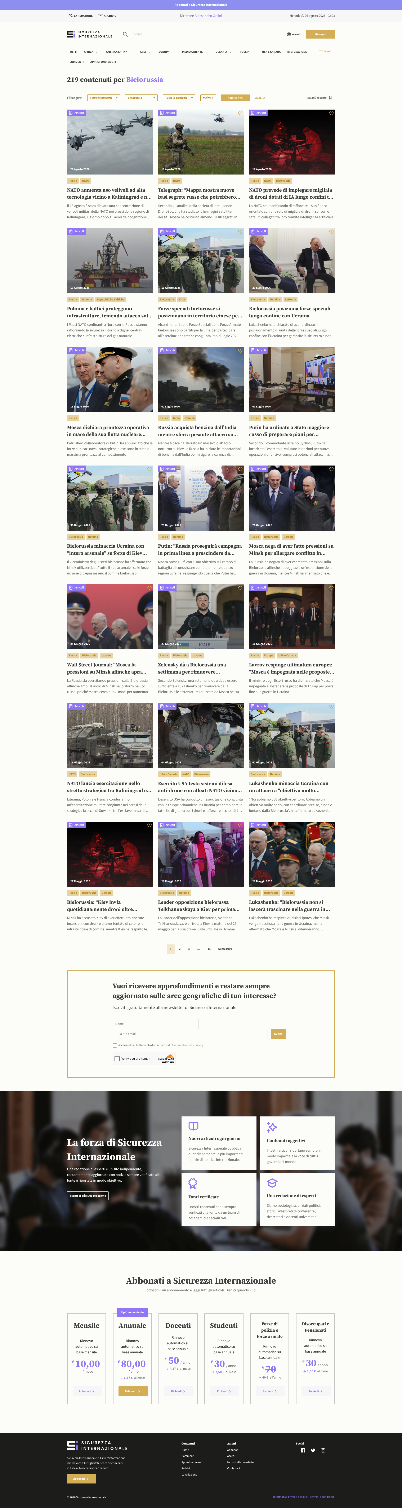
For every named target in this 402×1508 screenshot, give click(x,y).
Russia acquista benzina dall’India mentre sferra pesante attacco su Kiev (197, 431)
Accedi (296, 34)
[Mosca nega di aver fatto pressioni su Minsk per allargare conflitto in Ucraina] (292, 497)
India (176, 418)
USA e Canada (271, 52)
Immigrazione (297, 52)
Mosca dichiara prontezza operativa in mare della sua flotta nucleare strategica (108, 431)
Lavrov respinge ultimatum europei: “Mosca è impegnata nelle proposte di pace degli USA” (290, 669)
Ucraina (275, 299)
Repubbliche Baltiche (110, 299)
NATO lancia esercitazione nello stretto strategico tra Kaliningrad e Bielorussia (107, 787)
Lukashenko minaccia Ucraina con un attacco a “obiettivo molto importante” (288, 787)
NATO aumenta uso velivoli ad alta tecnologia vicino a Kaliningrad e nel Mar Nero (109, 194)
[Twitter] (316, 1450)
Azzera (260, 98)
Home (185, 1450)
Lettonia (290, 299)
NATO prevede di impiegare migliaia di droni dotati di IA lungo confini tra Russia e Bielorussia (291, 194)
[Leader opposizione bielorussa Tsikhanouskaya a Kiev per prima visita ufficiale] (201, 853)
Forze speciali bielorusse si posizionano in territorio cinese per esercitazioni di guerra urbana (199, 313)
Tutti (73, 52)
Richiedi (176, 1391)
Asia (143, 52)
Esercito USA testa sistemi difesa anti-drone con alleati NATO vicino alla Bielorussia (197, 788)
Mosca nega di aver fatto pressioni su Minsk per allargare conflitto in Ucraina (291, 550)
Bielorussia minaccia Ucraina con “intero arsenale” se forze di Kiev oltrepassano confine (105, 550)
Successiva (225, 949)
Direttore (201, 15)
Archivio (110, 16)
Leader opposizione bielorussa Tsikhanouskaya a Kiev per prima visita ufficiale (196, 906)
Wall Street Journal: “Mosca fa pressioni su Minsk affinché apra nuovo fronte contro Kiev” (104, 669)
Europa (164, 52)
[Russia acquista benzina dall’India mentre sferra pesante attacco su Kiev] (201, 378)
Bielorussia (283, 180)
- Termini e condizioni (321, 1497)
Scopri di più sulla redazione (88, 1196)
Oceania (221, 52)
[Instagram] (326, 1450)
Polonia (87, 299)
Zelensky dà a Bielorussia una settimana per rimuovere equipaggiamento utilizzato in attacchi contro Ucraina (192, 669)
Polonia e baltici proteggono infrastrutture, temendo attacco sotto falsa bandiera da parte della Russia (110, 313)
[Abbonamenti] (149, 350)
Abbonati (320, 34)
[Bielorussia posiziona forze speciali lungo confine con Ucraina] (292, 260)
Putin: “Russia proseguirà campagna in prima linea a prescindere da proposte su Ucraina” (200, 550)
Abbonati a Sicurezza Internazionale (201, 5)
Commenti (77, 61)
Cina (182, 299)
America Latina (116, 52)
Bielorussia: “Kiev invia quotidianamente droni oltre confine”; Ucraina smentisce (100, 906)
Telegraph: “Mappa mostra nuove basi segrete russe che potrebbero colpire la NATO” (197, 194)
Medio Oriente (192, 52)
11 (209, 949)
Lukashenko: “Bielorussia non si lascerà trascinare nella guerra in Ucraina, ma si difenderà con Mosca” (291, 906)
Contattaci (233, 1468)
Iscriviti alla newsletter (241, 1462)
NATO (85, 180)
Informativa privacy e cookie (290, 1497)
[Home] (89, 34)
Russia (244, 52)
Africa (88, 52)
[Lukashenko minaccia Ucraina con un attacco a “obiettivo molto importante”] (292, 735)
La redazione (83, 16)
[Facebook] (305, 1450)
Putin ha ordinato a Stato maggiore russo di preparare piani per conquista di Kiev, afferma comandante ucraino (289, 431)
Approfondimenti (103, 61)
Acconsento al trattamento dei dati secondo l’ (161, 1045)
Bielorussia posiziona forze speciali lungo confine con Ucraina (289, 312)
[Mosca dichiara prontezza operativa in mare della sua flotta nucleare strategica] (110, 378)
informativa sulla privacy (188, 1045)
